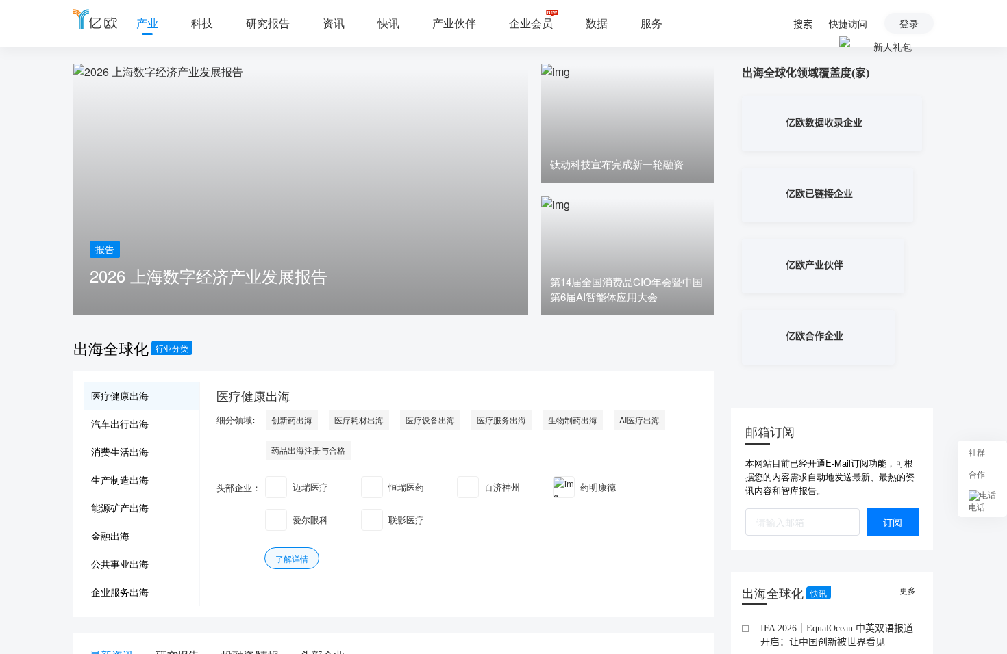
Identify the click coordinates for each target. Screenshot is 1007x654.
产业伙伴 (454, 23)
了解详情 (291, 558)
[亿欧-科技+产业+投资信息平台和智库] (95, 19)
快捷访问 (848, 23)
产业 (147, 23)
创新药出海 (291, 420)
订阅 (892, 522)
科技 (202, 23)
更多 (909, 590)
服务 (651, 23)
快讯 (388, 23)
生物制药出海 (572, 420)
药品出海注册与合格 (308, 450)
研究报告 (268, 23)
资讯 (334, 23)
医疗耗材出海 (359, 420)
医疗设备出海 (430, 420)
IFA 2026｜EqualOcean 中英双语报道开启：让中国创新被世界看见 (836, 635)
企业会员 (531, 23)
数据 (597, 23)
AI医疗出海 (639, 420)
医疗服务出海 (501, 420)
